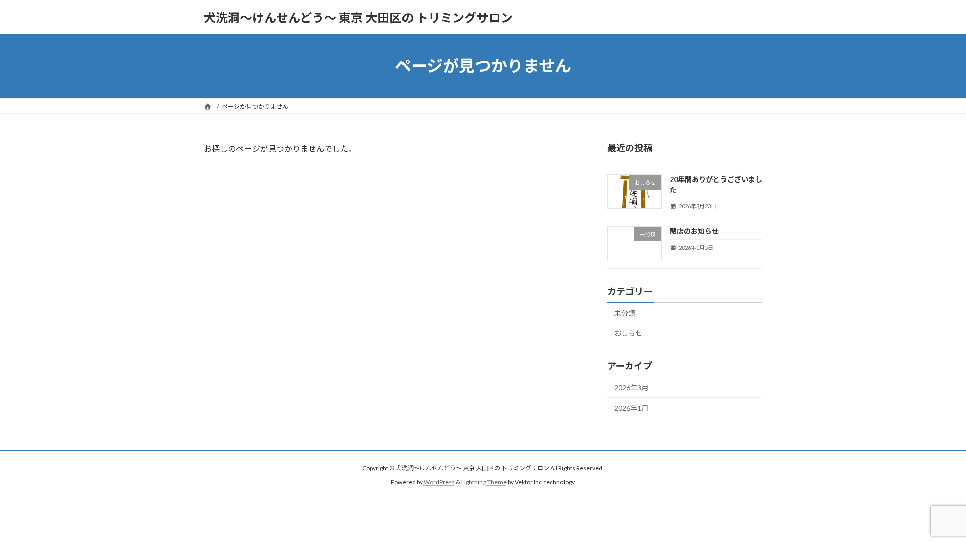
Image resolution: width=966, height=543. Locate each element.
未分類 (624, 313)
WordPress (439, 482)
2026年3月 (631, 387)
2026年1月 (631, 408)
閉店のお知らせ (694, 231)
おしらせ (628, 333)
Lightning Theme (484, 482)
